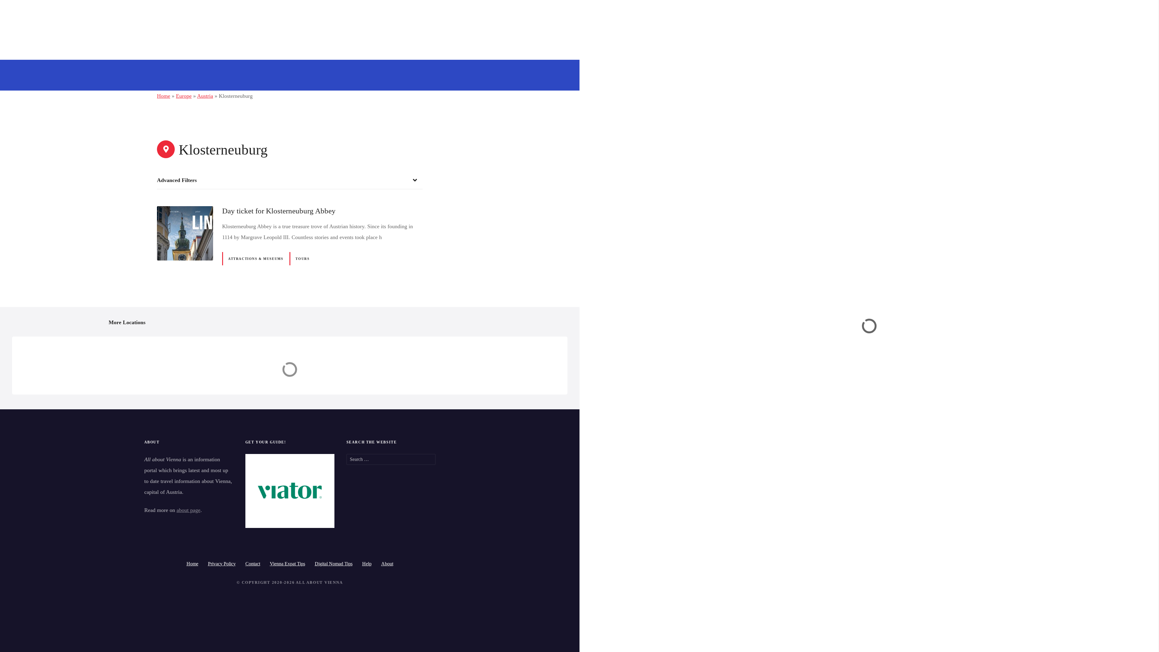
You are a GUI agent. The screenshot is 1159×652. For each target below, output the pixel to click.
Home (163, 96)
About (387, 563)
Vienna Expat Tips (287, 563)
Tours (302, 258)
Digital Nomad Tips (334, 563)
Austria (205, 96)
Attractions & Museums (255, 258)
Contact (252, 563)
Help (367, 563)
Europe (184, 96)
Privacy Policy (222, 563)
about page (188, 510)
